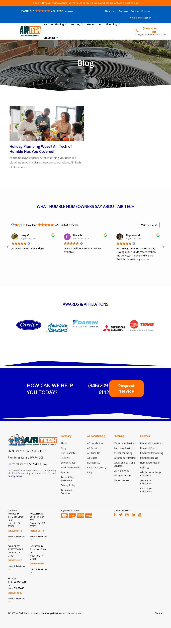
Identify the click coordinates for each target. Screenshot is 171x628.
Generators (94, 24)
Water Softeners (122, 475)
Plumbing (111, 24)
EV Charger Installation (146, 490)
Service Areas (68, 462)
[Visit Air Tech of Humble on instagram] (127, 514)
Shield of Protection (140, 17)
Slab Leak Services (123, 448)
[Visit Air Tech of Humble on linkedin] (133, 514)
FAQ (89, 472)
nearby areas (15, 476)
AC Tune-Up (93, 453)
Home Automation (150, 462)
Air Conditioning (54, 24)
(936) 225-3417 (15, 560)
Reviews (145, 11)
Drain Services (121, 470)
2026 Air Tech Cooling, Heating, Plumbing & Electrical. (36, 613)
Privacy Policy (68, 485)
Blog (63, 448)
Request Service (126, 388)
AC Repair (92, 448)
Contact (135, 11)
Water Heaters (121, 480)
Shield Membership (71, 467)
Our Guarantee (69, 453)
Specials (123, 11)
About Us (109, 11)
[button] (47, 11)
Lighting (144, 467)
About (64, 443)
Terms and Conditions (66, 491)
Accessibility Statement (67, 479)
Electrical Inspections (151, 443)
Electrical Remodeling (151, 453)
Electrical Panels (148, 448)
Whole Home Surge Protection (150, 474)
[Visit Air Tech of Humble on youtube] (139, 514)
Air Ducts (92, 457)
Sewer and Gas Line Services (124, 464)
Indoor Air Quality (96, 467)
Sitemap (159, 613)
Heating (75, 24)
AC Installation (95, 443)
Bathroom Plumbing (124, 457)
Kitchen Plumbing (123, 453)
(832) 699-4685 (37, 563)
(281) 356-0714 (37, 530)
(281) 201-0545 (15, 592)
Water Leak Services (124, 443)
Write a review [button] (149, 225)
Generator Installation (146, 482)
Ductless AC (93, 462)
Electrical (49, 38)
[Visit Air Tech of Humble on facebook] (115, 514)
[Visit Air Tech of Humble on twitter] (120, 514)
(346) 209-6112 (98, 389)
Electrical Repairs (149, 457)
